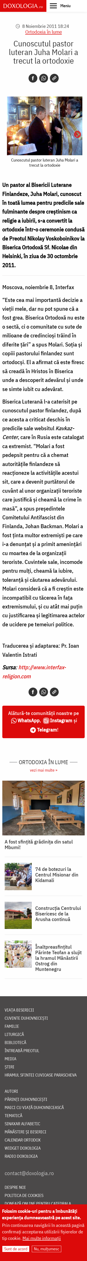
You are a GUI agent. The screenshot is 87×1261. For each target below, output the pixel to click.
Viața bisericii (19, 1010)
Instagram (61, 720)
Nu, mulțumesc (46, 1248)
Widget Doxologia (23, 1148)
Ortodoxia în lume (43, 31)
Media (10, 1059)
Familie (12, 1026)
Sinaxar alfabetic (22, 1124)
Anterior (9, 135)
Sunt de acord (15, 1248)
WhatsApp (29, 720)
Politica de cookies (24, 1195)
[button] (60, 6)
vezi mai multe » (43, 770)
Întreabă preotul (22, 1050)
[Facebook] (33, 78)
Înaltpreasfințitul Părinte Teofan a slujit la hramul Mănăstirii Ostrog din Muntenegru (58, 958)
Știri (9, 1067)
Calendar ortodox (23, 1140)
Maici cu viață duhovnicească (34, 1107)
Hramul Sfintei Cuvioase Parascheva (41, 1075)
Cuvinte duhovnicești (26, 1018)
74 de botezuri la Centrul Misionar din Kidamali (56, 874)
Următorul (77, 135)
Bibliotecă (15, 1042)
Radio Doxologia (21, 1156)
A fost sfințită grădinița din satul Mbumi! (39, 844)
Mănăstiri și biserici (25, 1132)
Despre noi (15, 1187)
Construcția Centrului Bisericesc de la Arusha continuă (58, 913)
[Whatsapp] (43, 78)
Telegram (47, 729)
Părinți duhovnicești (26, 1099)
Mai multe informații (42, 1238)
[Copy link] (54, 78)
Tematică (13, 1115)
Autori (11, 1091)
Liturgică (14, 1034)
